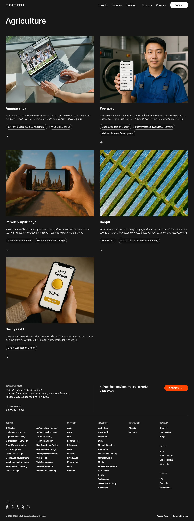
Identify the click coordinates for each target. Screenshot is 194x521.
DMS (69, 436)
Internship (164, 464)
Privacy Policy (163, 516)
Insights (102, 5)
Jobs (162, 451)
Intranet (70, 453)
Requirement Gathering (16, 466)
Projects (147, 5)
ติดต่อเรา (179, 5)
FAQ (161, 478)
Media (101, 462)
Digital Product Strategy (17, 440)
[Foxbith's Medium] (7, 507)
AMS (69, 428)
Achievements (166, 455)
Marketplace (73, 462)
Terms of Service (180, 516)
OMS (69, 466)
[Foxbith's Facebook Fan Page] (17, 507)
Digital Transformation (16, 445)
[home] (15, 5)
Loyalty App (72, 457)
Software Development (47, 428)
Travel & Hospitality (107, 483)
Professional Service (107, 466)
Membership (165, 487)
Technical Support (44, 440)
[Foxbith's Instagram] (22, 507)
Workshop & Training (46, 470)
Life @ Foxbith (166, 459)
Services (117, 5)
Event (100, 440)
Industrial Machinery (107, 453)
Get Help (164, 483)
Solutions (132, 5)
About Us (164, 428)
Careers (161, 5)
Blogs (162, 436)
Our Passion (165, 432)
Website (71, 470)
